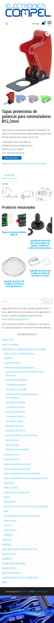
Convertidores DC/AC (11, 459)
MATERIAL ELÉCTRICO (9, 568)
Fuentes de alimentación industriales (17, 468)
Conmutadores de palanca (15, 402)
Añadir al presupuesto (12, 158)
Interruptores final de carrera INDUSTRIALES (22, 435)
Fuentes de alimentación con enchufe (17, 464)
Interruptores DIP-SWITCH (15, 430)
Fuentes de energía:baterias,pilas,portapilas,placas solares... (26, 478)
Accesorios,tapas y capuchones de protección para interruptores (27, 163)
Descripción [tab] (9, 175)
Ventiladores (8, 534)
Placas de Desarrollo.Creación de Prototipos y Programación (26, 506)
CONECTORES (7, 539)
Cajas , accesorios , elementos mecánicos (19, 353)
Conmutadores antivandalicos (17, 379)
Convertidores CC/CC (12, 454)
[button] (47, 34)
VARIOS (4, 582)
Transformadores (10, 529)
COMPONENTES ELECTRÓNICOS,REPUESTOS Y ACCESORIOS (24, 349)
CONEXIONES (7, 544)
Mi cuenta (36, 23)
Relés (6, 511)
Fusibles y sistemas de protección (16, 492)
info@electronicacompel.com (18, 319)
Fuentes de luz (9, 482)
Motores (7, 496)
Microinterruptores (13, 444)
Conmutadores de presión (15, 406)
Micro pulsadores (12, 440)
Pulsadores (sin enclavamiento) (17, 449)
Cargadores (8, 358)
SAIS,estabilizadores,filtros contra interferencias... (22, 515)
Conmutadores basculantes (16, 384)
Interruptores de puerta (14, 425)
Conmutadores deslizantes (15, 411)
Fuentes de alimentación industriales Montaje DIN (22, 473)
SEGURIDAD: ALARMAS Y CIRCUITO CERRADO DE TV (20, 577)
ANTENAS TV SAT (8, 339)
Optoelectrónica (10, 501)
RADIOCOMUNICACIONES (11, 572)
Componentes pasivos (12, 362)
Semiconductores (10, 520)
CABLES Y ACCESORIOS (10, 344)
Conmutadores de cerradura (16, 389)
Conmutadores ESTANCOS (15, 416)
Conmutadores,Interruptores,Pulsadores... (19, 367)
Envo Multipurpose (41, 591)
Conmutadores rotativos (15, 421)
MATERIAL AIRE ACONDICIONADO (13, 563)
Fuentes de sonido (11, 487)
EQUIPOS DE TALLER (9, 553)
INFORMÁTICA (7, 558)
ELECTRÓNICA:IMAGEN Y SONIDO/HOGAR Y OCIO (20, 549)
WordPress (23, 591)
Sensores (7, 525)
